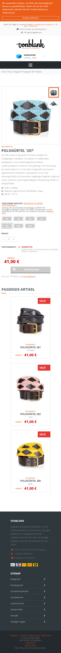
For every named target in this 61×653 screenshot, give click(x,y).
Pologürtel (16, 579)
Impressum (30, 642)
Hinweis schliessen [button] (30, 18)
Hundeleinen (17, 597)
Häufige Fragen (18, 621)
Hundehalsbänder (20, 591)
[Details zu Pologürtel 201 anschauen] (30, 320)
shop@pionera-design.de (43, 24)
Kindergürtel (17, 585)
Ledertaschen (17, 603)
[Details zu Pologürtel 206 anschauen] (30, 453)
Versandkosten (29, 276)
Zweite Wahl (17, 609)
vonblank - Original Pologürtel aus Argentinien (30, 635)
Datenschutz (30, 645)
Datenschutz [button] (9, 12)
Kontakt (14, 615)
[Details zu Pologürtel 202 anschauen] (30, 387)
